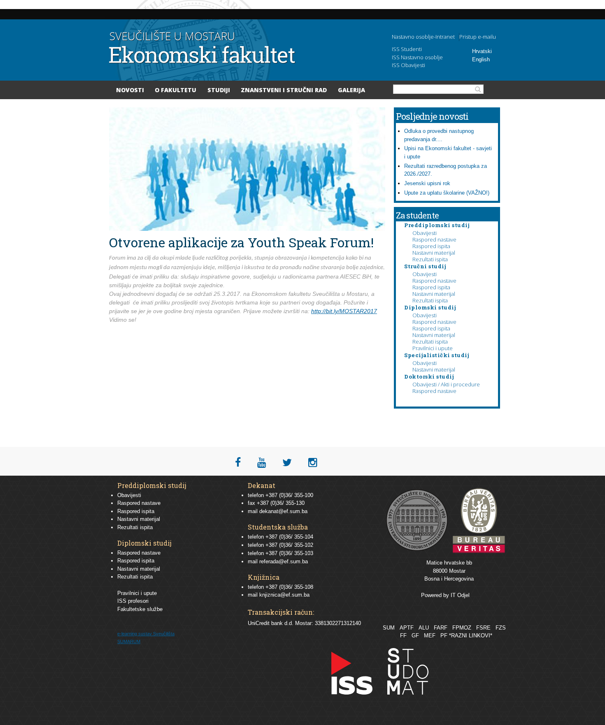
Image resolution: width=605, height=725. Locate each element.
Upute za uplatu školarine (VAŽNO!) (446, 193)
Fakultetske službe (140, 609)
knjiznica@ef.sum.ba (284, 595)
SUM (389, 628)
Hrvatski (482, 51)
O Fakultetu (175, 90)
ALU (424, 628)
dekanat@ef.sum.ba (283, 511)
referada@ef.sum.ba (283, 561)
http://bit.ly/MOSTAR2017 (344, 311)
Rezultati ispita (430, 259)
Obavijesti (424, 233)
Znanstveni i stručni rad (284, 90)
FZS (501, 628)
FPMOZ (461, 628)
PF (443, 635)
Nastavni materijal (433, 252)
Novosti (130, 90)
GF (415, 635)
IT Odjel (460, 595)
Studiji (218, 90)
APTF (407, 628)
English (481, 59)
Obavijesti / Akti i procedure (446, 384)
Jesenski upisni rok (427, 183)
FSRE (483, 628)
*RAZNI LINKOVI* (470, 635)
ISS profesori (133, 601)
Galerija (351, 90)
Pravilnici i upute (432, 348)
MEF (429, 635)
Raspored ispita (431, 246)
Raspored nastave (434, 239)
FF (403, 635)
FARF (440, 628)
